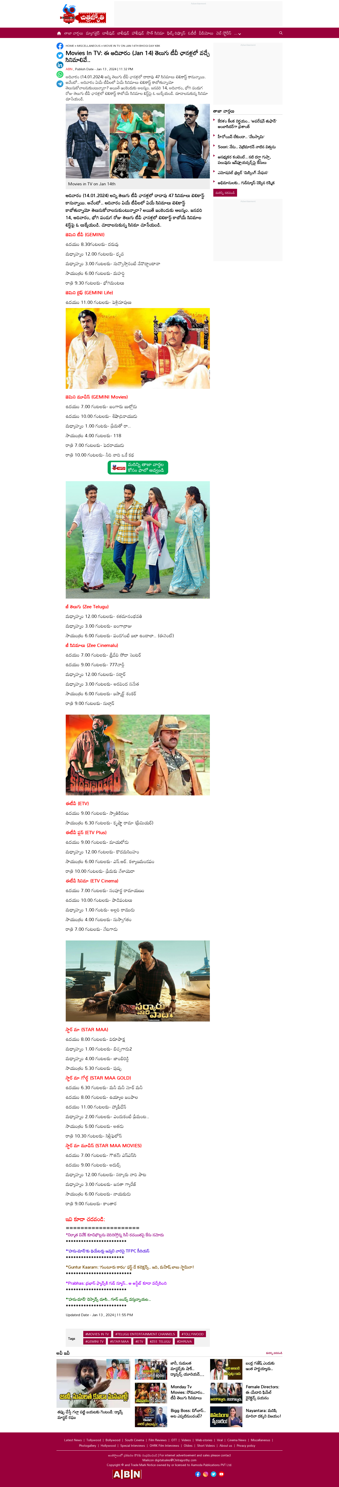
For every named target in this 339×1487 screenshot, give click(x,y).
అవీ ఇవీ (63, 1352)
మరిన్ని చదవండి (225, 192)
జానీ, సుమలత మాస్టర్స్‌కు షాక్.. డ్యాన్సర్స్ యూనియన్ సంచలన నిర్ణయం (185, 1371)
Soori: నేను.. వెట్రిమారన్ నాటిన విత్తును (247, 147)
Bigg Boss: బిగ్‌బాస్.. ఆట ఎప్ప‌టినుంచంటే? (188, 1413)
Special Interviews (132, 1446)
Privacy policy (246, 1446)
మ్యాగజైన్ (93, 33)
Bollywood (113, 1440)
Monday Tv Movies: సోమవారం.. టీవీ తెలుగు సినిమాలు (188, 1392)
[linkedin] (59, 64)
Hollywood (108, 1446)
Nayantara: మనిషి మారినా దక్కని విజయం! (263, 1413)
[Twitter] (59, 55)
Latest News (73, 1440)
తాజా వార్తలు (73, 33)
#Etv (139, 1341)
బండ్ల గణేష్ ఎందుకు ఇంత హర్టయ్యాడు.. (260, 1366)
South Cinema (134, 1440)
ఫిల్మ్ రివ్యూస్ (176, 33)
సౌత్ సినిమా (155, 33)
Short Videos (206, 1446)
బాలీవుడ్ (123, 33)
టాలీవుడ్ (108, 33)
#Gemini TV (95, 1341)
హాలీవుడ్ (138, 33)
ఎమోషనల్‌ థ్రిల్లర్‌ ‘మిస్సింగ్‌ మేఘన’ (243, 172)
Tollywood (93, 1440)
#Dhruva (184, 1341)
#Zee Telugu (160, 1341)
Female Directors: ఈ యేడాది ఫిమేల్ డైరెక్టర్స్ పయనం (262, 1392)
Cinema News (236, 1440)
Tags (71, 1338)
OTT (174, 1440)
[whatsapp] (59, 74)
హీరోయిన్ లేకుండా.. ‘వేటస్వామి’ (241, 136)
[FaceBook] (59, 46)
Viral (220, 1440)
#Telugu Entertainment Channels (145, 1334)
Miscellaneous (89, 45)
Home (70, 45)
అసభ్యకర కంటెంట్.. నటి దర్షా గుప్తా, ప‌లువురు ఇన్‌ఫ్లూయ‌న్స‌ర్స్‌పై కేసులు (244, 159)
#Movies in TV (97, 1334)
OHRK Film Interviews (164, 1446)
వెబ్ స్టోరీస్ (223, 33)
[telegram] (59, 83)
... (236, 33)
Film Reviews (158, 1440)
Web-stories (204, 1440)
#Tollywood (193, 1334)
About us (226, 1446)
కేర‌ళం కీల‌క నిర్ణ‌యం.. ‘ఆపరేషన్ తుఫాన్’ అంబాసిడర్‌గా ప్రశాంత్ (247, 124)
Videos (186, 1440)
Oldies (188, 1446)
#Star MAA (119, 1341)
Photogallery (87, 1446)
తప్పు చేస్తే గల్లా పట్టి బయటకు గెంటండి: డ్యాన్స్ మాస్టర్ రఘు (90, 1414)
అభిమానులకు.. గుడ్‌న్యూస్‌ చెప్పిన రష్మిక (246, 182)
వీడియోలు (206, 33)
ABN (69, 69)
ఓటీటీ (192, 33)
